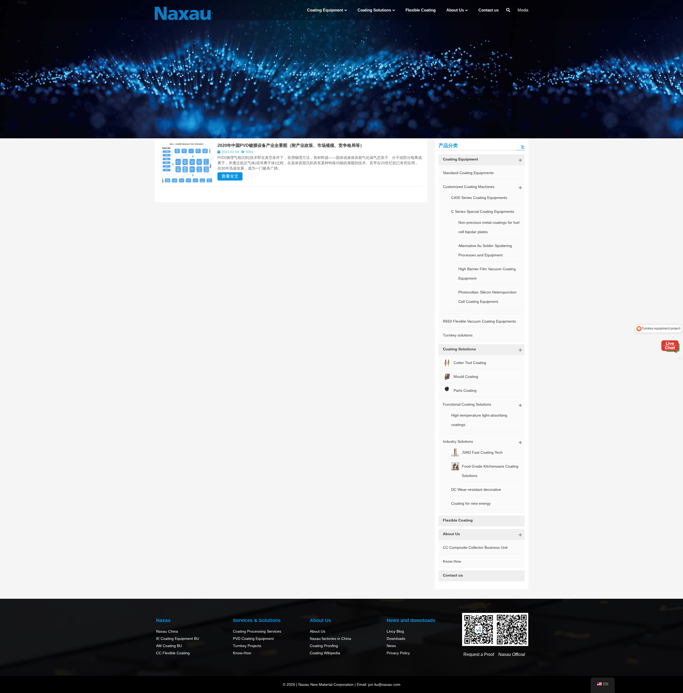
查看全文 (230, 176)
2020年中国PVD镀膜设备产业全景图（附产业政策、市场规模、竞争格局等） (290, 145)
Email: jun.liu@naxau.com (378, 684)
